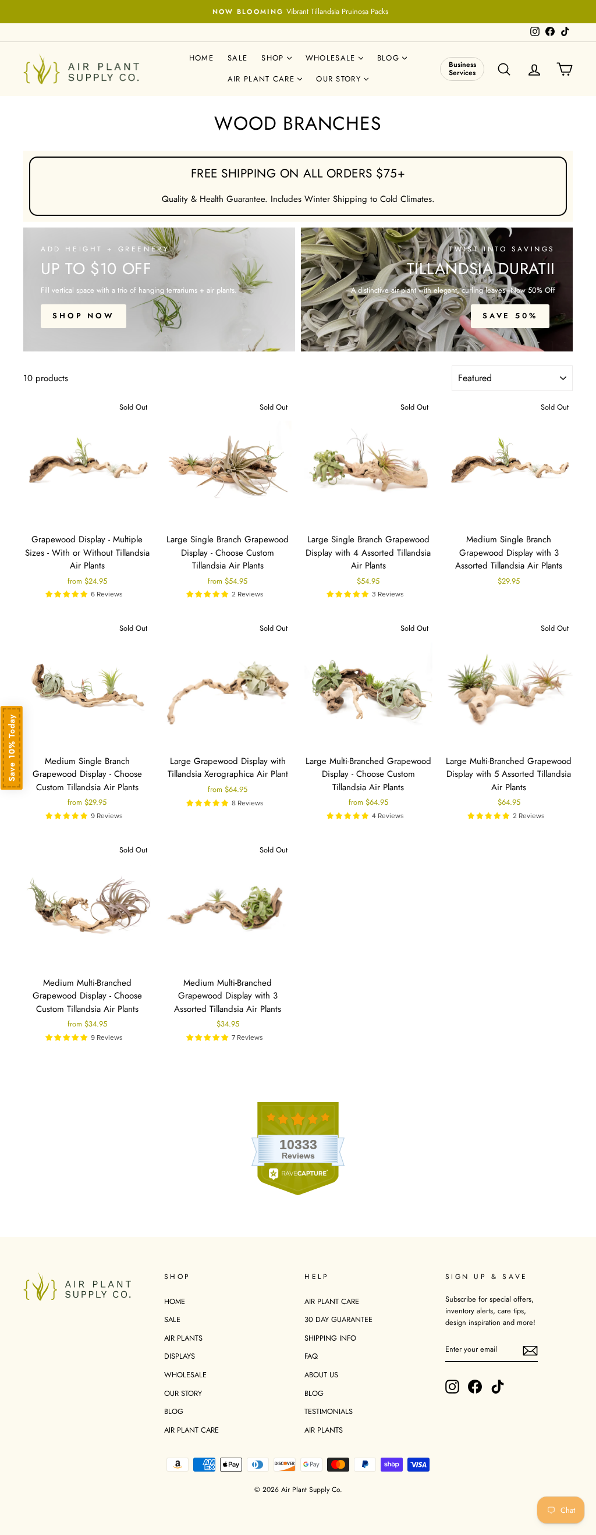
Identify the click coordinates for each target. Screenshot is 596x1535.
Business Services (462, 68)
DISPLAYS (179, 1356)
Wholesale (332, 57)
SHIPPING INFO (330, 1338)
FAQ (311, 1356)
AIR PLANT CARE (191, 1429)
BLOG (173, 1411)
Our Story (340, 78)
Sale (237, 57)
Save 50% (510, 315)
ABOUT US (321, 1374)
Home (201, 57)
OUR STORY (183, 1393)
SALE (172, 1319)
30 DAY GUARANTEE (338, 1319)
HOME (174, 1301)
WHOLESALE (185, 1374)
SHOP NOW (83, 315)
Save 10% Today (11, 747)
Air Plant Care (263, 78)
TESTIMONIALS (328, 1411)
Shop (274, 57)
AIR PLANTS (183, 1338)
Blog (390, 57)
